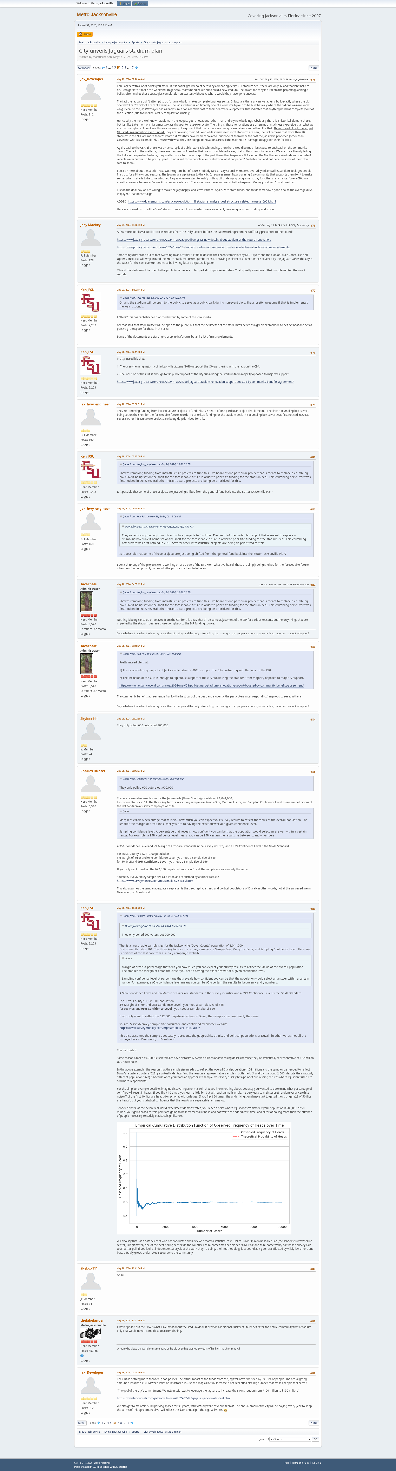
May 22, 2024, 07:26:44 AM (131, 79)
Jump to (263, 1439)
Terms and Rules (300, 1462)
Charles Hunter (92, 771)
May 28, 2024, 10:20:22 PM (131, 907)
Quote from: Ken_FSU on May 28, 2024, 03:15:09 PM (152, 516)
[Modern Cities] (82, 1355)
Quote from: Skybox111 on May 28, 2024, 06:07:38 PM (153, 779)
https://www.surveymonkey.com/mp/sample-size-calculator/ (155, 881)
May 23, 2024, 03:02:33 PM (131, 224)
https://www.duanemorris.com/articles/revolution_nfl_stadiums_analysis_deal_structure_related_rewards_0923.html (202, 201)
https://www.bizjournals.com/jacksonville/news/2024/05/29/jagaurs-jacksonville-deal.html (173, 1398)
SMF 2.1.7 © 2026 (83, 1463)
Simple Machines (102, 1463)
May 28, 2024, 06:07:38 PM (131, 718)
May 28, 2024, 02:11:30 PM (131, 351)
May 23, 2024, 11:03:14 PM (131, 289)
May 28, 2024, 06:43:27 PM (131, 770)
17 (132, 67)
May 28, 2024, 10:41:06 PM (131, 1268)
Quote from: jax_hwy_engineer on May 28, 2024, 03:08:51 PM (157, 464)
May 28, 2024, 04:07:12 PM (131, 584)
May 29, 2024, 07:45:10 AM (131, 1372)
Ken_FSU (87, 289)
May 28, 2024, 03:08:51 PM (131, 404)
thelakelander (92, 1320)
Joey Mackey (90, 225)
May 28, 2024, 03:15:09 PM (131, 456)
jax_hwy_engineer (95, 404)
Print (313, 67)
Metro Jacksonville (97, 14)
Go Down (84, 67)
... (109, 67)
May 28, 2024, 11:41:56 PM (131, 1320)
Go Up (81, 1422)
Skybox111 (89, 718)
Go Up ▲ (317, 1462)
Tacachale (88, 584)
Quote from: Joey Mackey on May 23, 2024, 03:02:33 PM (154, 297)
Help (286, 1462)
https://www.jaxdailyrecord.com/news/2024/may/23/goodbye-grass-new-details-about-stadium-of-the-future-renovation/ (194, 239)
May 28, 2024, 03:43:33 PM (131, 508)
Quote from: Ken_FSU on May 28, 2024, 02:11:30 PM (152, 654)
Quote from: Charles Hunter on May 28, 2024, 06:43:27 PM (155, 916)
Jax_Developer (91, 79)
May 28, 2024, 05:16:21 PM (131, 645)
